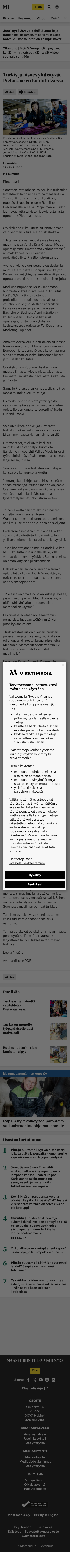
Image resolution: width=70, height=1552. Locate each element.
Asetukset (35, 884)
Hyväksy (35, 875)
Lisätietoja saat (27, 861)
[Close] (63, 665)
